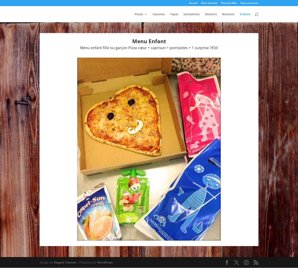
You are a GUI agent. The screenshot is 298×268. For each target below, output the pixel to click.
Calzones (158, 14)
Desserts (211, 14)
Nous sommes (209, 3)
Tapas (174, 14)
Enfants (245, 14)
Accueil (193, 3)
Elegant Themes (65, 262)
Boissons (228, 14)
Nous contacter (249, 3)
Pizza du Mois (229, 3)
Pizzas (139, 14)
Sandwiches (191, 14)
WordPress (105, 262)
